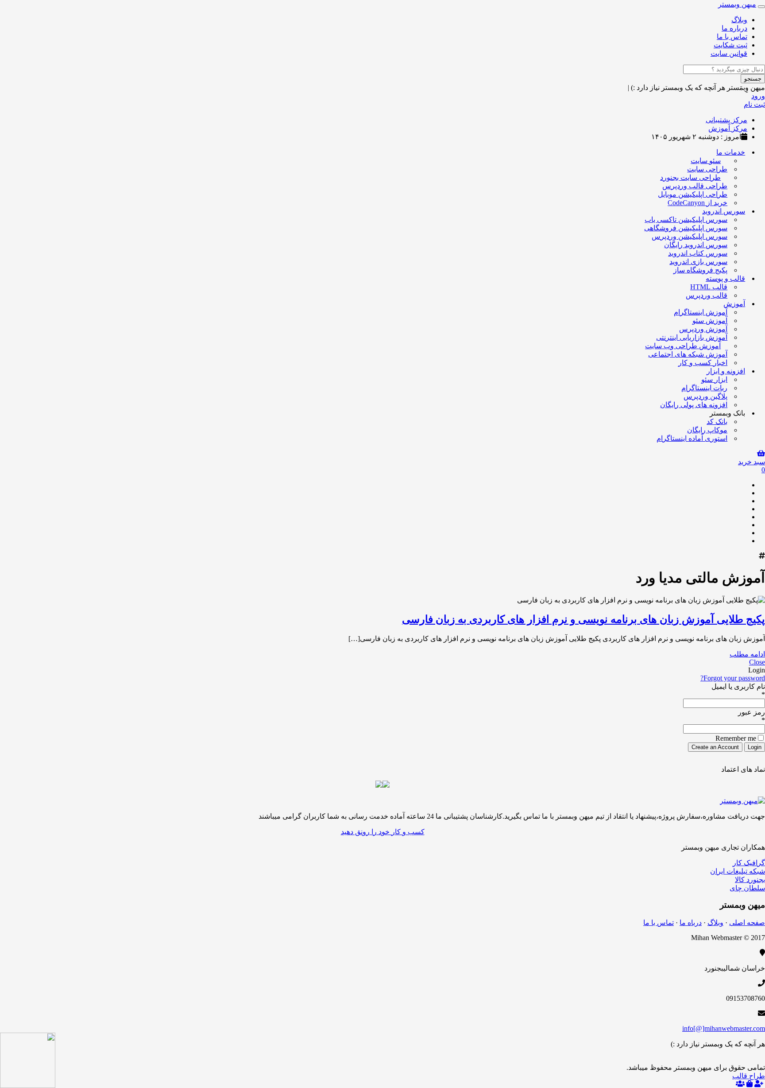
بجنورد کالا (750, 879)
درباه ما (691, 922)
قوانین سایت (729, 53)
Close (757, 662)
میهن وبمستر (737, 4)
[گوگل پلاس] (743, 493)
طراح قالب (748, 1076)
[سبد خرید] (749, 1084)
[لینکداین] (743, 1059)
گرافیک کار (749, 863)
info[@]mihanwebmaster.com (723, 1028)
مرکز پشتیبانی (726, 120)
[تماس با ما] (742, 800)
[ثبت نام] (758, 1084)
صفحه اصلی (747, 922)
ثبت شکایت (730, 45)
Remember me (735, 738)
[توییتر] (743, 509)
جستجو (752, 78)
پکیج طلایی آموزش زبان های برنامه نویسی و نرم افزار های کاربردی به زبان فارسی (583, 619)
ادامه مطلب (747, 654)
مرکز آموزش (727, 128)
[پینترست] (743, 524)
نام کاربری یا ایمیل (738, 686)
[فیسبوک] (743, 501)
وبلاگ (739, 19)
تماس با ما (732, 36)
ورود (758, 96)
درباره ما (734, 28)
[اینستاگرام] (743, 540)
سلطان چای (747, 888)
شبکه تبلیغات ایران (737, 871)
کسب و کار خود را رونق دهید (383, 831)
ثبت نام (754, 104)
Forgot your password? (732, 678)
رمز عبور (751, 712)
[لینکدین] (743, 517)
